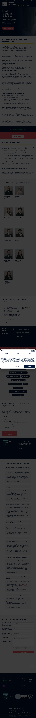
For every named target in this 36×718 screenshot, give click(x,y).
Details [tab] (18, 353)
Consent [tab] (6, 353)
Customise (17, 366)
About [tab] (30, 353)
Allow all (29, 366)
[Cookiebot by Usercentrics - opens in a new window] (31, 351)
